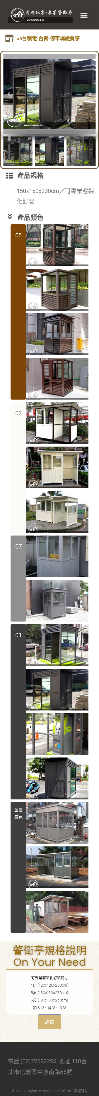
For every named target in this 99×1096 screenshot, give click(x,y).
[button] (84, 16)
